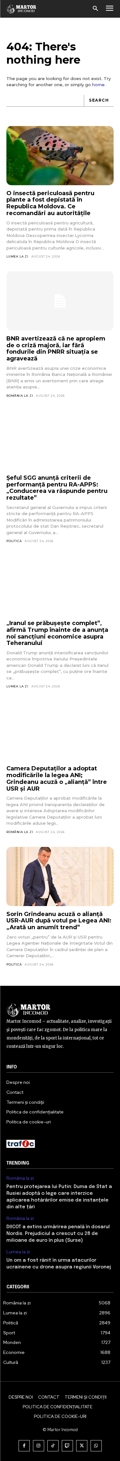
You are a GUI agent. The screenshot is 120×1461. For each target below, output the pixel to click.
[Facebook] (24, 1445)
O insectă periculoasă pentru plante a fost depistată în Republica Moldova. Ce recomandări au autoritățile (50, 203)
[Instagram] (38, 1445)
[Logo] (21, 9)
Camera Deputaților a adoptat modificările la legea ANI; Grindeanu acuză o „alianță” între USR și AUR (56, 778)
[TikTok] (53, 1445)
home (98, 84)
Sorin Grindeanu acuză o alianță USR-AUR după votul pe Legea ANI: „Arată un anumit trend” (58, 921)
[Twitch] (67, 1445)
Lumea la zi (17, 256)
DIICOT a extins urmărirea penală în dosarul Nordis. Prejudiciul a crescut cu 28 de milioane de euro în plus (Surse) (58, 1233)
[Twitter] (81, 1445)
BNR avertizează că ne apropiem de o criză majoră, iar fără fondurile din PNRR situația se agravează (55, 348)
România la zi (19, 395)
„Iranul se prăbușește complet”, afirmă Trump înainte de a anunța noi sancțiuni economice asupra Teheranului (57, 633)
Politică (14, 541)
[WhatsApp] (96, 1445)
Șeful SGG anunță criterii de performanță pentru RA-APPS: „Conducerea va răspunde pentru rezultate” (57, 487)
